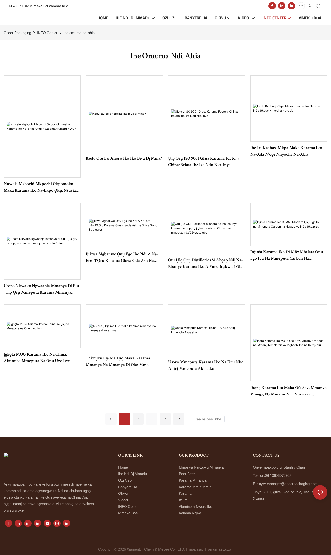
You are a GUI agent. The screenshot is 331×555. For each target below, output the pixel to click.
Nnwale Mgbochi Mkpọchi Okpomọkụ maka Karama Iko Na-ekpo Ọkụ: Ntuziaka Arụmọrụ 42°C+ (42, 188)
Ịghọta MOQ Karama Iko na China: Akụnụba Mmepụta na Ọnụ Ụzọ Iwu (37, 357)
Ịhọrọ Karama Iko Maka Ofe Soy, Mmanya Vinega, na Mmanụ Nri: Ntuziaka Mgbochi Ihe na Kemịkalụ (288, 392)
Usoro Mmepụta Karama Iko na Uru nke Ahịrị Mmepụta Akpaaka (205, 365)
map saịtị (196, 549)
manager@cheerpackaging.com (292, 484)
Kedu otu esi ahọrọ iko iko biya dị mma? (124, 158)
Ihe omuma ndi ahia (79, 33)
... (151, 416)
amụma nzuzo (220, 549)
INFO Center (47, 33)
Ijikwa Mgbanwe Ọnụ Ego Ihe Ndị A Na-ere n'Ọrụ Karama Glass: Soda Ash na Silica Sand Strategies (122, 258)
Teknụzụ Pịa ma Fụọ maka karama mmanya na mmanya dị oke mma (118, 361)
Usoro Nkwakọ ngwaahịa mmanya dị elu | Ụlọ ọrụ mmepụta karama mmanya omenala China (41, 290)
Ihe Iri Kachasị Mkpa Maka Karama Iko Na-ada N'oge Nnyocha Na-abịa (286, 151)
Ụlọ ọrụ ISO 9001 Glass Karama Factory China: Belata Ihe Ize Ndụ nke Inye (203, 161)
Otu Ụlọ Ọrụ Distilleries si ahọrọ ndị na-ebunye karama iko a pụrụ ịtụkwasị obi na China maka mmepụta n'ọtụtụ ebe (205, 264)
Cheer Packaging (17, 33)
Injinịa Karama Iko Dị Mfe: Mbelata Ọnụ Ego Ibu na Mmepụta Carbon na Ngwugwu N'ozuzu (286, 256)
